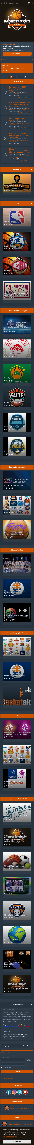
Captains (21, 1025)
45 (26, 128)
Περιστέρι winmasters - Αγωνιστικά (17, 119)
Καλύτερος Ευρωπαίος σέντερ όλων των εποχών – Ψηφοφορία (19, 135)
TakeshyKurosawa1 (15, 140)
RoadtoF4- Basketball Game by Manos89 (20, 1124)
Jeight (28, 108)
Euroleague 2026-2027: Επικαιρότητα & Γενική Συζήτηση (17, 89)
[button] (9, 77)
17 (24, 160)
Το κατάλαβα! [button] (17, 1141)
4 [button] (17, 77)
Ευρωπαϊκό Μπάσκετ (17, 467)
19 (29, 160)
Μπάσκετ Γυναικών (17, 716)
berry (27, 92)
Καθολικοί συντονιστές (10, 1026)
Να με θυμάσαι (7, 1067)
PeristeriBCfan (13, 123)
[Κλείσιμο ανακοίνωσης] (31, 65)
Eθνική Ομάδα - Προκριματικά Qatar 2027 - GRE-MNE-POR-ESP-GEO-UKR (20, 151)
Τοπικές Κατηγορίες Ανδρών (17, 633)
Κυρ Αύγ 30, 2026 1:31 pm (17, 94)
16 (21, 160)
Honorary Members (24, 1026)
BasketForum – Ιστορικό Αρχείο (19, 1108)
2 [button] (13, 77)
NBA (17, 203)
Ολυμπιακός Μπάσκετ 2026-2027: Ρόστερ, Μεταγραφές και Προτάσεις (19, 104)
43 (21, 128)
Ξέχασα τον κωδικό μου (8, 1078)
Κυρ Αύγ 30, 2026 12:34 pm (18, 109)
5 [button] (19, 77)
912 (22, 112)
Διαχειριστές (14, 1025)
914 (29, 112)
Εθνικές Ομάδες (17, 550)
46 (29, 128)
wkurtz (17, 1038)
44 (24, 128)
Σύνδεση (3, 1053)
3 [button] (15, 77)
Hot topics (17, 169)
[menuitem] (11, 3)
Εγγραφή (10, 1053)
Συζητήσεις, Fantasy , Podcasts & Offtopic (17, 799)
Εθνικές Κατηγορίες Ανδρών (17, 311)
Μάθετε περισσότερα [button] (10, 1137)
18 (26, 160)
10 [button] (23, 77)
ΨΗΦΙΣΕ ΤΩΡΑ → (17, 54)
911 (19, 112)
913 (26, 112)
